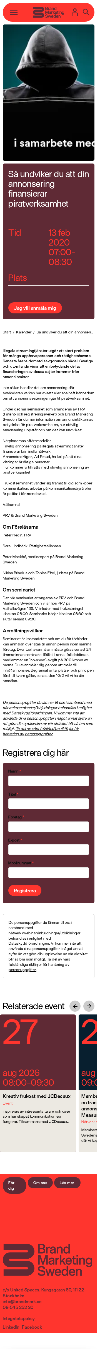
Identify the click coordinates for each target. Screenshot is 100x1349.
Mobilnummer (21, 862)
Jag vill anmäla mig (35, 308)
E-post (15, 840)
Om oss (40, 1182)
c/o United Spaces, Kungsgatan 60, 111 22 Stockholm (43, 1292)
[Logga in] (75, 12)
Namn (14, 771)
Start (7, 332)
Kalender (23, 332)
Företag (16, 817)
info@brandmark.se (22, 1301)
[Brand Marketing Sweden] (48, 12)
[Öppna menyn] (13, 12)
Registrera (25, 890)
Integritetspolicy (19, 1318)
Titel (13, 794)
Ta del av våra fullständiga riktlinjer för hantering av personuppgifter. (41, 731)
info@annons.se (16, 670)
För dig (11, 1185)
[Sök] (86, 12)
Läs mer (67, 1182)
